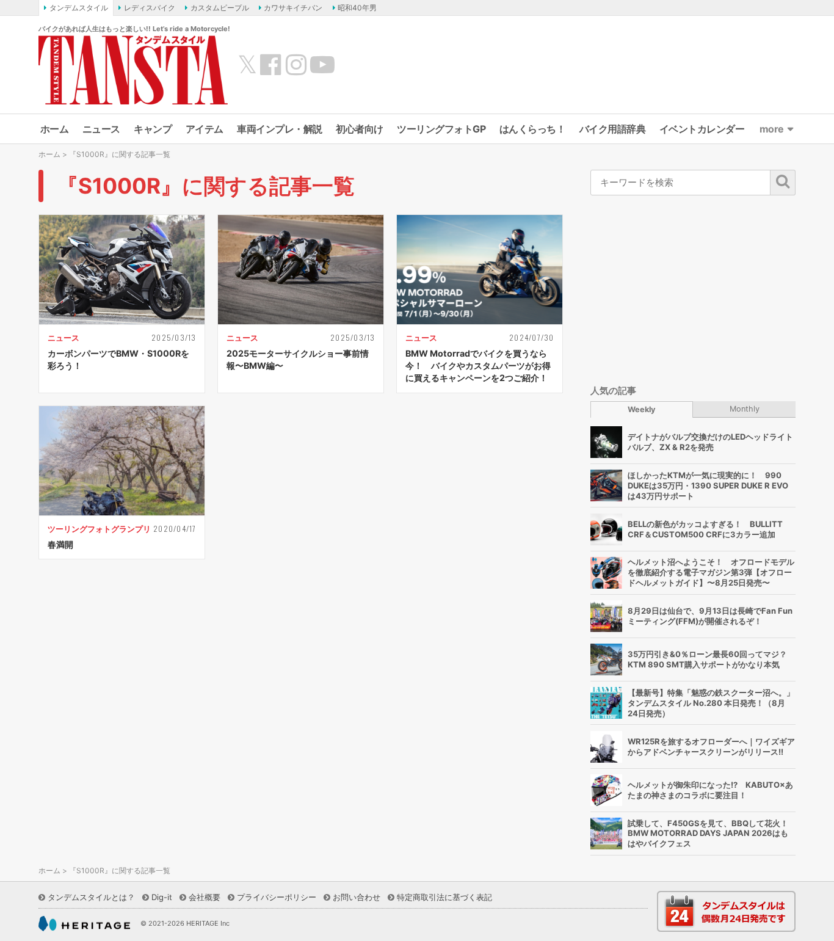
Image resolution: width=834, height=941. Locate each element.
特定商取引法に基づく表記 (444, 897)
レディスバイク (149, 7)
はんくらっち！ (532, 129)
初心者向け (359, 129)
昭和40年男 (357, 7)
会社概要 (204, 897)
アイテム (204, 129)
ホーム (54, 129)
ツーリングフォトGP (441, 129)
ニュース (101, 129)
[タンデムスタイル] (133, 69)
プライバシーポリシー (276, 897)
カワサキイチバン (293, 7)
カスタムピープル (219, 7)
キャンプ (153, 129)
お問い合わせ (356, 897)
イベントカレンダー (702, 129)
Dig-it (161, 897)
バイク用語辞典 (612, 129)
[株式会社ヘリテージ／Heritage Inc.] (84, 924)
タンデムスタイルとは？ (91, 897)
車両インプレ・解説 (279, 129)
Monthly (745, 408)
